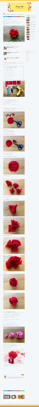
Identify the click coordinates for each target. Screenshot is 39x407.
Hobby (31, 60)
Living (31, 61)
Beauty (31, 54)
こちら (7, 320)
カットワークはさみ (8, 76)
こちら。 (11, 50)
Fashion (31, 57)
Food (31, 58)
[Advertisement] (8, 385)
